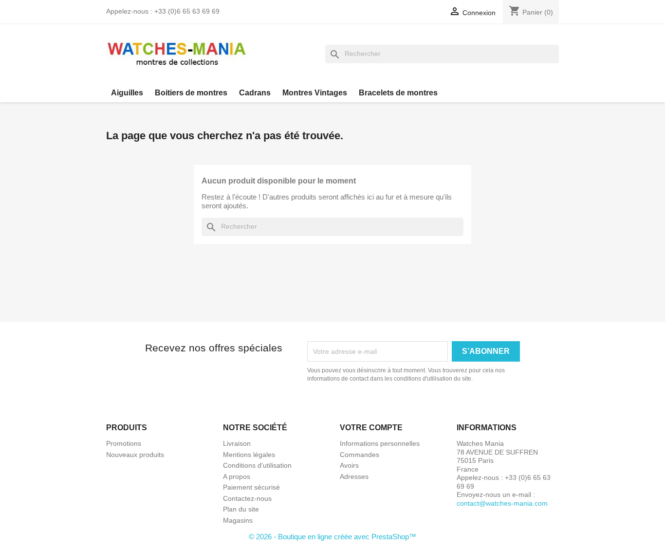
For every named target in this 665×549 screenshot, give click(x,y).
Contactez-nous (247, 498)
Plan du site (241, 509)
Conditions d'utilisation (257, 465)
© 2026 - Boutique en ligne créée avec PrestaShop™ (332, 536)
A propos (236, 476)
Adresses (354, 476)
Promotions (123, 443)
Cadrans (255, 93)
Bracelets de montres (398, 93)
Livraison (237, 443)
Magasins (238, 520)
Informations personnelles (380, 443)
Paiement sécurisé (251, 487)
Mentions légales (249, 454)
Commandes (359, 454)
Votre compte (371, 427)
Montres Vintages (314, 93)
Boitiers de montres (191, 93)
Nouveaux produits (135, 454)
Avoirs (349, 465)
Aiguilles (127, 93)
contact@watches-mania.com (502, 503)
